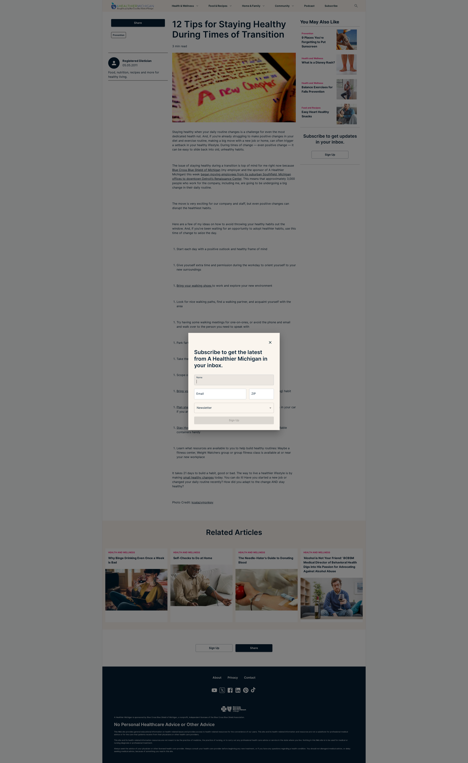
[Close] (270, 342)
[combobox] (234, 408)
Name (199, 377)
